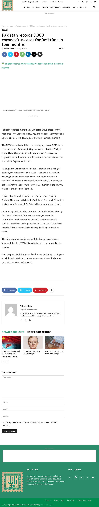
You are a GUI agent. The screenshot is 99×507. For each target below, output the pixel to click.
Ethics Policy (71, 500)
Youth (75, 7)
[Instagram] (82, 2)
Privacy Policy (59, 500)
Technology (55, 7)
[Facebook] (78, 2)
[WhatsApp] (22, 54)
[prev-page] (3, 361)
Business (66, 7)
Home (45, 2)
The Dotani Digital (46, 505)
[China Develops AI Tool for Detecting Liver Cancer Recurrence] (11, 342)
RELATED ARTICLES (13, 332)
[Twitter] (91, 2)
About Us (53, 2)
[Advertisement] (49, 19)
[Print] (40, 54)
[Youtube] (95, 2)
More (82, 7)
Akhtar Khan (9, 48)
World (45, 7)
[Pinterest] (87, 2)
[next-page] (7, 361)
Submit (60, 2)
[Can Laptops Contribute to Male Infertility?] (54, 342)
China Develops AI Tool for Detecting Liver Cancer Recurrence (11, 353)
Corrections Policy (84, 500)
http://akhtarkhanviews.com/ (28, 310)
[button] (94, 7)
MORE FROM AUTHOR (39, 332)
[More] (51, 290)
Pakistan (36, 7)
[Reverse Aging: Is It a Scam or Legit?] (32, 342)
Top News (26, 7)
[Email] (34, 54)
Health (11, 26)
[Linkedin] (28, 54)
